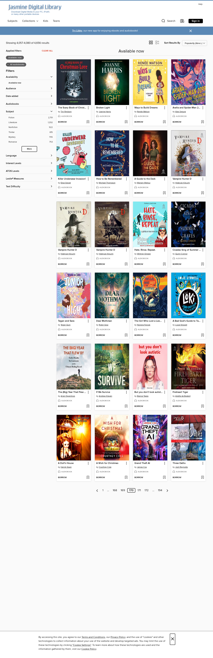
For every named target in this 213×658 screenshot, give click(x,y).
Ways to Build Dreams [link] (146, 107)
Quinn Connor (181, 254)
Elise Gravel (66, 183)
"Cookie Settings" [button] (81, 645)
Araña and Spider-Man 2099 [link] (187, 107)
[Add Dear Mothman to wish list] (126, 335)
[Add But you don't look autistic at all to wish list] (164, 406)
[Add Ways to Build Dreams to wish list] (164, 122)
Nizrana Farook (143, 325)
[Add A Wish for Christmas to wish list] (126, 478)
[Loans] (182, 22)
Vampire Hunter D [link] (182, 179)
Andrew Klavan (105, 396)
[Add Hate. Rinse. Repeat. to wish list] (164, 264)
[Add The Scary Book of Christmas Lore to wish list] (88, 122)
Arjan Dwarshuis (68, 396)
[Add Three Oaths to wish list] (202, 478)
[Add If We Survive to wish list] (126, 406)
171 (139, 490)
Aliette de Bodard (182, 396)
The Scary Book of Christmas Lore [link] (72, 107)
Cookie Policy (88, 649)
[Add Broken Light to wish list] (126, 122)
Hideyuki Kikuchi (182, 183)
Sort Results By (172, 42)
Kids (45, 21)
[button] (168, 22)
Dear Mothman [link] (104, 321)
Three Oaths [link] (179, 463)
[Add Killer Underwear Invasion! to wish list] (88, 193)
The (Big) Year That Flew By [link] (72, 392)
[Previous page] (97, 490)
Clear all (47, 50)
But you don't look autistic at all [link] (148, 392)
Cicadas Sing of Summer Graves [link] (187, 250)
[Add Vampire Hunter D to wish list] (202, 193)
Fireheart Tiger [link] (180, 392)
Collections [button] (29, 21)
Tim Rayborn (66, 111)
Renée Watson (143, 111)
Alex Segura (180, 111)
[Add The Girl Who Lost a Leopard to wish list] (164, 335)
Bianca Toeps (142, 396)
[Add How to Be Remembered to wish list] (126, 193)
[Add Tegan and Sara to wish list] (88, 335)
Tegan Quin (65, 325)
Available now (15, 83)
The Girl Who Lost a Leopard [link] (148, 321)
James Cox (142, 467)
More (29, 149)
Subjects (12, 21)
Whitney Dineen (144, 254)
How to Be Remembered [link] (109, 179)
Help (200, 4)
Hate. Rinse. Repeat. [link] (145, 250)
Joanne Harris (105, 111)
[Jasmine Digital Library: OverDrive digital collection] (34, 10)
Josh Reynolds (181, 467)
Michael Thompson (107, 183)
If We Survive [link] (103, 392)
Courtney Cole (105, 467)
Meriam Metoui (143, 183)
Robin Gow (103, 325)
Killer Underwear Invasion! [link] (72, 179)
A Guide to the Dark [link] (144, 179)
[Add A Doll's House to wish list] (88, 478)
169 (123, 490)
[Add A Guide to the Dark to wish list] (164, 193)
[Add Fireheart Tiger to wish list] (202, 406)
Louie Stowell (181, 325)
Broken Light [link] (103, 107)
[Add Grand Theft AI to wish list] (164, 478)
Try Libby (77, 30)
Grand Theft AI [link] (142, 463)
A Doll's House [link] (66, 463)
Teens (56, 21)
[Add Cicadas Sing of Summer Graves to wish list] (202, 264)
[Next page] (167, 490)
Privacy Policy (118, 637)
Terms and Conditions (93, 637)
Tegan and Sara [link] (66, 321)
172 (147, 490)
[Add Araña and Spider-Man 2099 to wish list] (202, 122)
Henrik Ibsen (66, 467)
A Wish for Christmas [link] (107, 463)
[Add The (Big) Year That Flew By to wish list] (88, 406)
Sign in (196, 21)
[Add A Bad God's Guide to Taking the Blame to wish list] (202, 335)
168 (115, 490)
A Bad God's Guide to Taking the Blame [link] (187, 321)
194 (160, 490)
